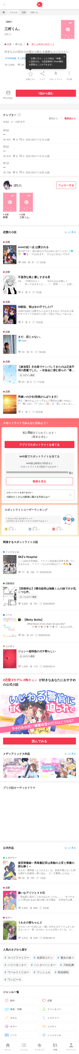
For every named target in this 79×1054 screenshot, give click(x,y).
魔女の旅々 (66, 957)
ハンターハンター (43, 965)
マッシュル (42, 972)
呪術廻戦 (62, 972)
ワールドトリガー (17, 972)
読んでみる (39, 741)
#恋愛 (7, 680)
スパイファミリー (17, 957)
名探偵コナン (43, 957)
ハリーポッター (15, 965)
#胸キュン (30, 680)
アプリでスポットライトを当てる (39, 444)
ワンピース (13, 979)
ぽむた (8, 34)
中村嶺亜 (10, 58)
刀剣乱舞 (67, 965)
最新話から (70, 118)
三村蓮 (22, 58)
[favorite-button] (30, 73)
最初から (53, 118)
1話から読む (45, 93)
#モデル (17, 680)
